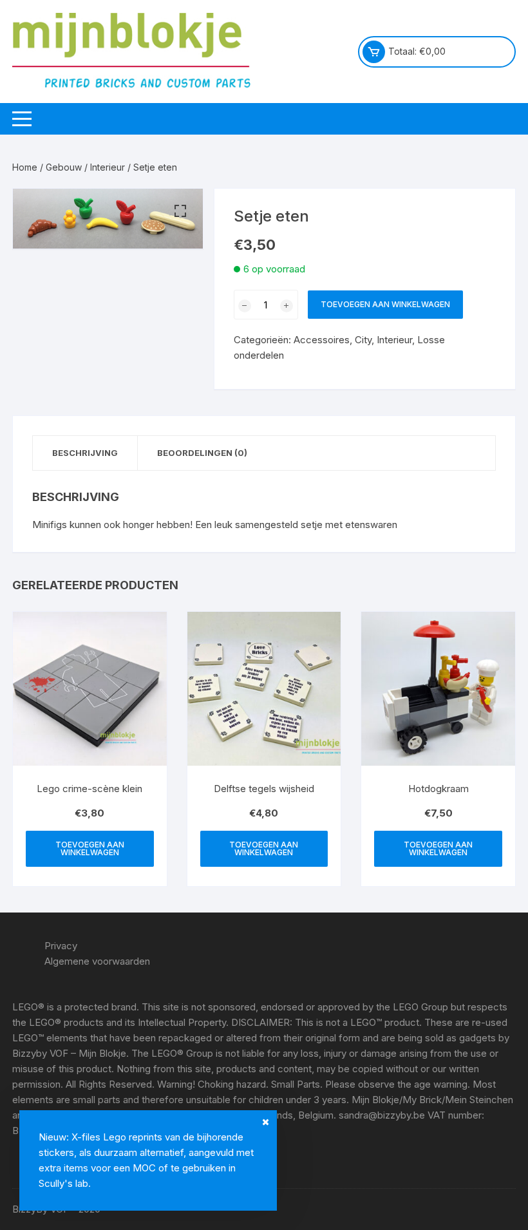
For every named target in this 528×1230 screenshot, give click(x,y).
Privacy (60, 946)
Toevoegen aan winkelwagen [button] (89, 848)
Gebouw (64, 167)
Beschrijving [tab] (85, 453)
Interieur (107, 167)
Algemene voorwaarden (97, 961)
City (363, 340)
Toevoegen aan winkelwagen (385, 304)
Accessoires (322, 340)
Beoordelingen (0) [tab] (202, 453)
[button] (180, 211)
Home (24, 167)
